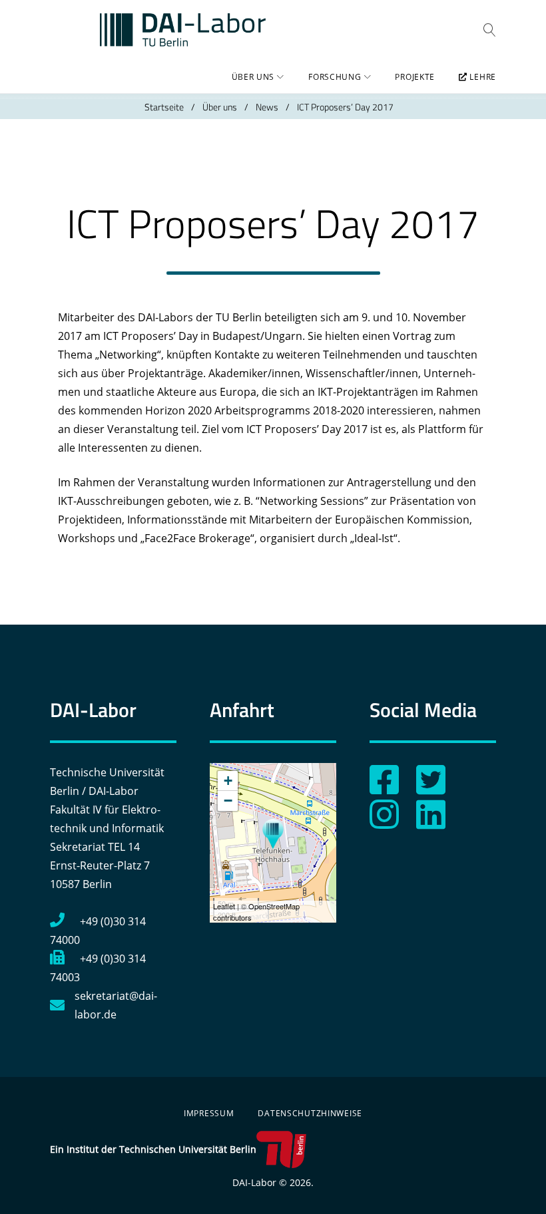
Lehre (481, 76)
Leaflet (224, 906)
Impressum (209, 1113)
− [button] (228, 800)
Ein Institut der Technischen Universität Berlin (153, 1149)
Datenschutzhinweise (310, 1113)
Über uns (253, 76)
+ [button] (228, 780)
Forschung (334, 76)
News (267, 107)
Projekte (415, 76)
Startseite (164, 107)
